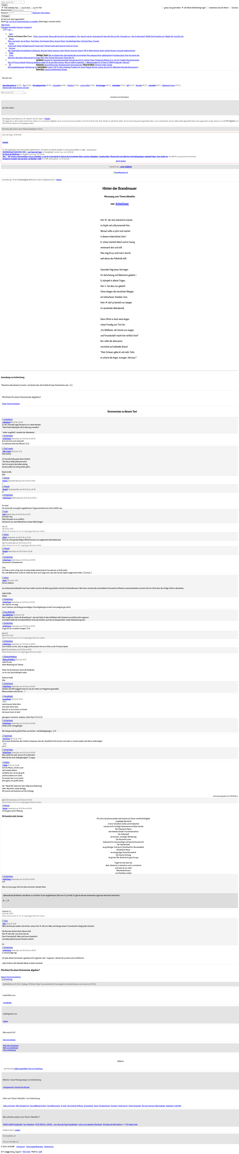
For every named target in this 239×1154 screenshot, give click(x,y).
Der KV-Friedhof (120, 60)
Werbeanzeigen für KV (95, 62)
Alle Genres (59, 58)
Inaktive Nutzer (129, 50)
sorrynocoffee (84, 85)
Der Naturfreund (104, 1106)
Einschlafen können (53, 1106)
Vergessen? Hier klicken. (41, 13)
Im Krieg (63, 1106)
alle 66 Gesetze (121, 161)
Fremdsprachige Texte (120, 55)
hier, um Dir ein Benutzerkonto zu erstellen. (22, 21)
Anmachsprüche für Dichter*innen (81, 60)
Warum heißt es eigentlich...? (75, 62)
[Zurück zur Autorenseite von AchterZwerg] (7, 979)
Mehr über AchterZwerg (11, 1045)
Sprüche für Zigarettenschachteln (56, 60)
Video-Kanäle (107, 65)
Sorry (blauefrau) (28, 1124)
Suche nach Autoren (58, 46)
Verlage (64, 69)
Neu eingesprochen (94, 55)
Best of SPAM (108, 62)
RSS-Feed (26, 1152)
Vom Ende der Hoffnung (75, 1106)
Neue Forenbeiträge (68, 41)
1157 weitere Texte (131, 1124)
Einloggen (5, 16)
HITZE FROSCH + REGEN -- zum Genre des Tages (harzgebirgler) (56, 1124)
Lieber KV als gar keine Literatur (52, 62)
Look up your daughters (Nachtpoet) (90, 1124)
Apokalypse (170, 1106)
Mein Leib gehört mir (22, 1106)
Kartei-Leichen (105, 50)
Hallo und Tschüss (9, 1106)
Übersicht (11, 58)
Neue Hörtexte (82, 41)
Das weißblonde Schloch (38, 1106)
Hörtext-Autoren (70, 50)
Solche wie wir (123, 1106)
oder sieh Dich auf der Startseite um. (117, 36)
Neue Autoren (55, 41)
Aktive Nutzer (94, 50)
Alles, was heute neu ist (17, 41)
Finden (4, 5)
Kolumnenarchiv (76, 65)
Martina (58, 180)
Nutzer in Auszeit (117, 50)
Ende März (177, 1106)
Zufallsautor (35, 50)
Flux (24, 85)
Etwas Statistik (19, 62)
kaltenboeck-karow (168, 85)
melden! (17, 1130)
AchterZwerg (122, 204)
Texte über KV (69, 58)
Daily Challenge (65, 67)
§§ (10, 65)
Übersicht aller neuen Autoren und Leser (15, 88)
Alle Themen (50, 58)
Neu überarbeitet (66, 55)
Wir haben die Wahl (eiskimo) (112, 1124)
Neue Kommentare (42, 41)
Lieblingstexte (107, 55)
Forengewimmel (8, 1087)
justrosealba (56, 85)
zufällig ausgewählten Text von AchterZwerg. (28, 1069)
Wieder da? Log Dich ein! (174, 36)
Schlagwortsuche (28, 46)
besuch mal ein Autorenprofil (92, 36)
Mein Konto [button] (5, 25)
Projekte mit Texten (78, 67)
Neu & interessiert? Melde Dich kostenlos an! (147, 36)
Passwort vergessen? (24, 27)
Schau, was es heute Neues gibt (45, 36)
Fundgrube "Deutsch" (122, 62)
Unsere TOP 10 (83, 50)
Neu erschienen (54, 55)
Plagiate (89, 67)
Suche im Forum (72, 46)
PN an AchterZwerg (9, 1050)
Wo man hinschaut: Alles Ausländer (153, 1106)
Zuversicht (114, 1106)
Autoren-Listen (58, 50)
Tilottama (70, 85)
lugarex (5, 1021)
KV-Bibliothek (115, 67)
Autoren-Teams (46, 50)
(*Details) (47, 119)
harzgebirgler (7, 1003)
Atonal (96, 1106)
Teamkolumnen (64, 65)
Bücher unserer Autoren (101, 67)
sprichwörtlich (88, 1106)
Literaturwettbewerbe (53, 69)
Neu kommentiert (80, 55)
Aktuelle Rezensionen (129, 67)
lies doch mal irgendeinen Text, (68, 36)
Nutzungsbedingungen (16, 67)
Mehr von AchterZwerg (10, 1048)
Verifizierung (29, 67)
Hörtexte (98, 65)
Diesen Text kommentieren (11, 404)
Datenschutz (49, 1146)
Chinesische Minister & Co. (104, 60)
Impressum (20, 1146)
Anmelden (12, 27)
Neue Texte (30, 41)
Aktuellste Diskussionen (24, 58)
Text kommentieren (9, 1040)
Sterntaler (139, 85)
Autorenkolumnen (51, 65)
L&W (40, 1152)
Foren (11, 55)
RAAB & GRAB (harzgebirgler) (13, 1124)
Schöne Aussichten (134, 1106)
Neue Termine (93, 41)
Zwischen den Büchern (22, 1087)
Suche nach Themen (42, 46)
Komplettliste (26, 50)
